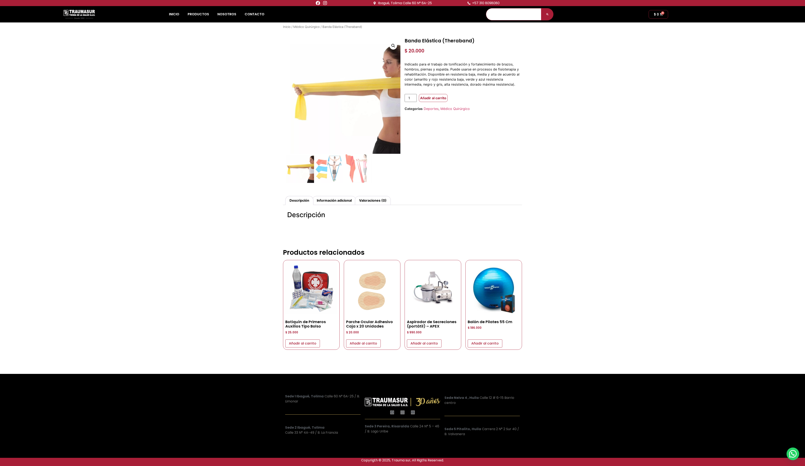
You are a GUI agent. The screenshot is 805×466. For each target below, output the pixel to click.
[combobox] (513, 14)
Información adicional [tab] (334, 200)
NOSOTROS (226, 14)
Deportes (431, 109)
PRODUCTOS (198, 14)
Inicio (287, 27)
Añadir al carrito (433, 98)
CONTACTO (254, 14)
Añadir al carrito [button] (302, 343)
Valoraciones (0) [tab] (373, 200)
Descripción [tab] (299, 200)
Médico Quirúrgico (306, 27)
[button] (393, 46)
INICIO (174, 14)
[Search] (547, 14)
